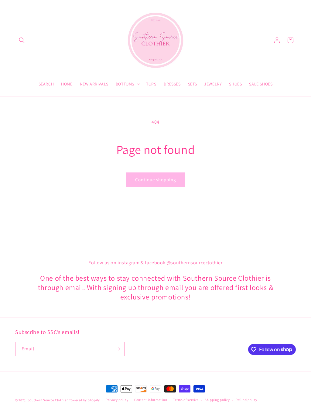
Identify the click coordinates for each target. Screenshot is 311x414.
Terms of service (186, 400)
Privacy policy (117, 400)
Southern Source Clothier (48, 400)
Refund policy (246, 400)
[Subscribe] (117, 349)
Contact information (150, 400)
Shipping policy (217, 400)
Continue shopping (155, 179)
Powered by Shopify (84, 400)
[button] (22, 40)
